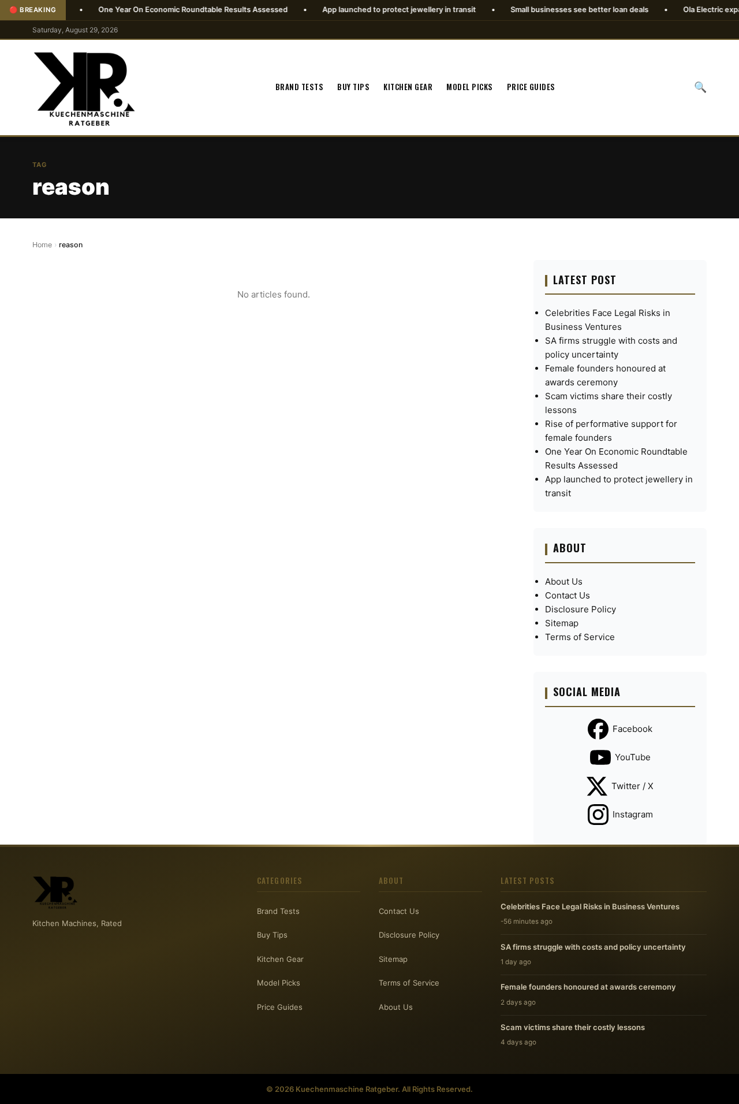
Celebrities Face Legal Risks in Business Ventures (590, 906)
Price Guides (531, 87)
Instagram (633, 814)
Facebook (632, 728)
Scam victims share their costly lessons (573, 1027)
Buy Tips (353, 87)
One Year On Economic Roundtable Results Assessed (165, 9)
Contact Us (567, 595)
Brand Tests (299, 87)
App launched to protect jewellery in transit (371, 9)
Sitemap (561, 623)
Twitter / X (632, 785)
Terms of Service (580, 636)
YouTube (633, 757)
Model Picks (469, 87)
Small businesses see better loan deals (552, 9)
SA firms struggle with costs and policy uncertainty (593, 946)
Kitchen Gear (407, 87)
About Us (564, 581)
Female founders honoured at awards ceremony (588, 986)
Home (42, 244)
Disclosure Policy (580, 609)
